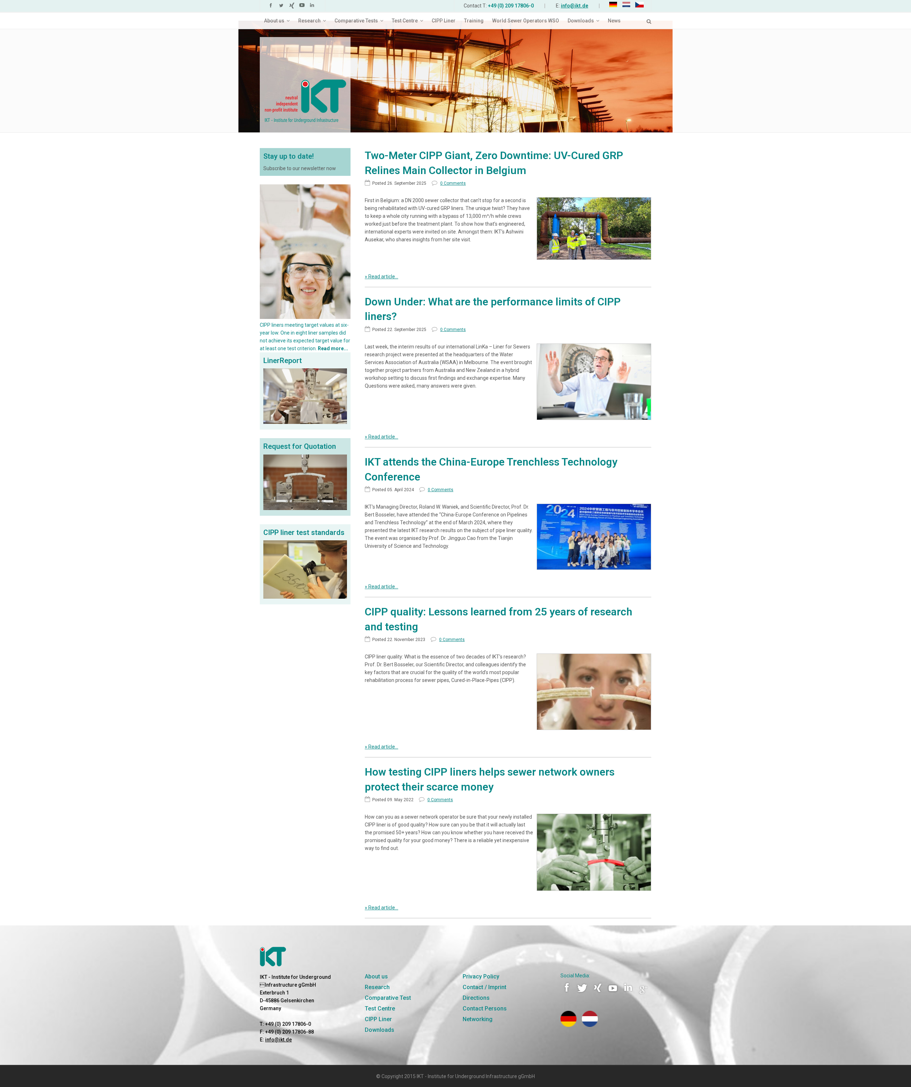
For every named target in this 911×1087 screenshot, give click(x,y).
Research (377, 987)
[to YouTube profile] (302, 7)
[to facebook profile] (272, 7)
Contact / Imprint (484, 987)
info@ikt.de (574, 6)
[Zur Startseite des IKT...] (455, 76)
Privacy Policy (481, 976)
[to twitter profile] (282, 7)
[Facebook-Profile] (567, 993)
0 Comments (453, 183)
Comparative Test (388, 997)
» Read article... (381, 276)
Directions (476, 997)
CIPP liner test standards (303, 532)
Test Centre (380, 1008)
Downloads (379, 1029)
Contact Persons (485, 1008)
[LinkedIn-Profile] (629, 993)
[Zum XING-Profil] (598, 993)
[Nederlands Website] (590, 1025)
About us (376, 976)
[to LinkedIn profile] (313, 7)
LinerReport (282, 360)
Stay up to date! (288, 156)
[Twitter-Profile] (583, 993)
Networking (478, 1019)
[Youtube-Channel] (613, 993)
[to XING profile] (292, 7)
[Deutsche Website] (568, 1025)
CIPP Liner (378, 1019)
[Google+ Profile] (643, 993)
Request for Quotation (299, 446)
